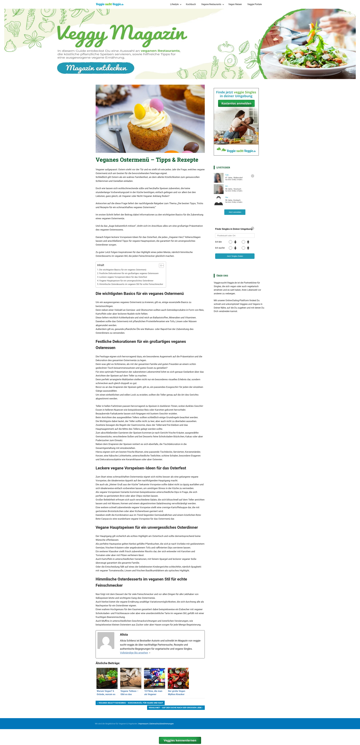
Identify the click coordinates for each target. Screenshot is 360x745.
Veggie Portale (254, 4)
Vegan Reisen (235, 4)
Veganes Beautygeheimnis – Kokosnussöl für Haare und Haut (130, 703)
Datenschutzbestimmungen (161, 724)
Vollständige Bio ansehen (134, 652)
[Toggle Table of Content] (160, 265)
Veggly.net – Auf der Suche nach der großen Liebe (175, 708)
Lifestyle (174, 4)
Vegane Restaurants (211, 4)
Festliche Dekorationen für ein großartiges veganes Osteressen (128, 273)
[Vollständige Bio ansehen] (149, 653)
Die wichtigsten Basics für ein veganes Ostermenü (122, 269)
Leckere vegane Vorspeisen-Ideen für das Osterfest (123, 277)
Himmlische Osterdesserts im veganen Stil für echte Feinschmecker (131, 284)
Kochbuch (191, 4)
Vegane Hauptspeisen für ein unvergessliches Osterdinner (126, 280)
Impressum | (143, 724)
